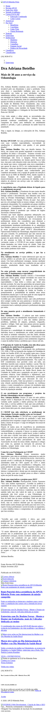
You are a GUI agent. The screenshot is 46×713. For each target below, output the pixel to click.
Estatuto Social (15, 46)
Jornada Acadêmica (13, 12)
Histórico (13, 40)
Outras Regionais (16, 31)
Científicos (10, 50)
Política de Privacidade (18, 48)
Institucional (10, 38)
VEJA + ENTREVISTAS (10, 656)
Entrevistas (10, 36)
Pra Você (9, 23)
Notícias (9, 33)
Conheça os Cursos (8, 661)
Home (8, 6)
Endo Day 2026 (12, 10)
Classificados (10, 52)
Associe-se (10, 21)
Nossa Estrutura (7, 663)
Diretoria (13, 42)
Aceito (3, 697)
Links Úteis (14, 29)
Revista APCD (11, 8)
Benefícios (14, 25)
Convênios (14, 27)
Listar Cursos (15, 19)
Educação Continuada (18, 17)
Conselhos (14, 44)
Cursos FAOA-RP (12, 14)
